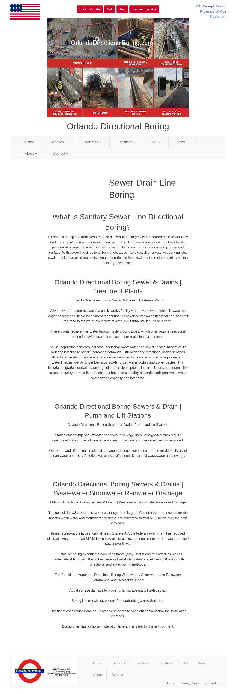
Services (57, 142)
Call (109, 9)
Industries (91, 142)
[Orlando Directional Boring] (45, 671)
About (30, 153)
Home (29, 142)
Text (122, 9)
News (181, 142)
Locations (125, 142)
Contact (59, 153)
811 (155, 142)
